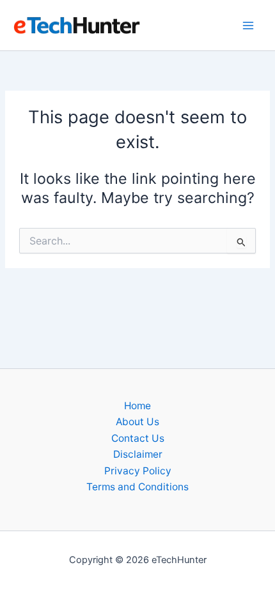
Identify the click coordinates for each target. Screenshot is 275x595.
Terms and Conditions (137, 487)
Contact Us (137, 438)
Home (137, 406)
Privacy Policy (137, 471)
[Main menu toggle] (248, 25)
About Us (137, 422)
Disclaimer (137, 454)
